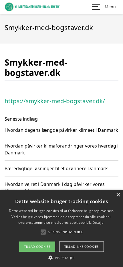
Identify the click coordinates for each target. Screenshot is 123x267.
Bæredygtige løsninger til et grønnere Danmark (56, 168)
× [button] (118, 195)
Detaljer (99, 222)
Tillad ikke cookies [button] (81, 246)
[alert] (61, 228)
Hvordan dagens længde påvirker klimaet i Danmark (61, 130)
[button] (61, 257)
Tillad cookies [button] (37, 246)
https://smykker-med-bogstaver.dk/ (55, 101)
